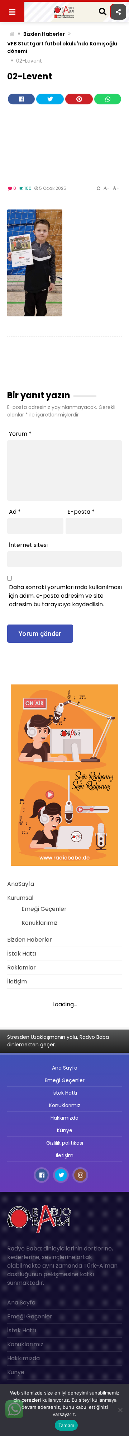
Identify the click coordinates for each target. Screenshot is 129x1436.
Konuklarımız (40, 923)
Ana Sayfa (64, 1067)
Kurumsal (20, 898)
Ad (15, 512)
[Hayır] (120, 1409)
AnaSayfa (20, 884)
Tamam (66, 1425)
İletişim (17, 981)
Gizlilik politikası (64, 1142)
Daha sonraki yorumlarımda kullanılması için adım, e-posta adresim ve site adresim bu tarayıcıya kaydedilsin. (65, 595)
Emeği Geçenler (44, 909)
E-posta (81, 512)
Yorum (20, 434)
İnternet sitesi (28, 545)
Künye (64, 1130)
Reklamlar (21, 967)
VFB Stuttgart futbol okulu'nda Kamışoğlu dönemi (62, 47)
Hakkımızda (64, 1117)
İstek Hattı (21, 953)
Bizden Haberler (44, 34)
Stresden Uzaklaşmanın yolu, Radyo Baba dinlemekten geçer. (58, 1040)
